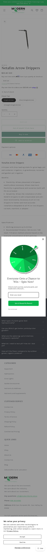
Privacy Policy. (13, 531)
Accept (22, 537)
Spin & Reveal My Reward (23, 303)
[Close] (43, 239)
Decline (22, 542)
